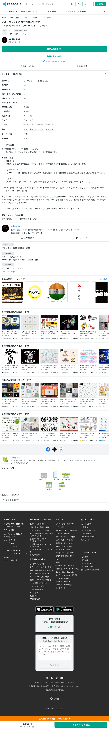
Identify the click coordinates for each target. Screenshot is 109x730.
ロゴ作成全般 (48, 17)
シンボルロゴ (28, 124)
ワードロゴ (39, 124)
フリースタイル (29, 120)
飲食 (25, 129)
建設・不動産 (50, 129)
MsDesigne (15, 226)
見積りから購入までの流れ (56, 61)
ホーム (4, 17)
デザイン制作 (14, 17)
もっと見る (103, 279)
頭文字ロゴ (49, 124)
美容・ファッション (36, 129)
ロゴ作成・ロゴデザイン (31, 17)
